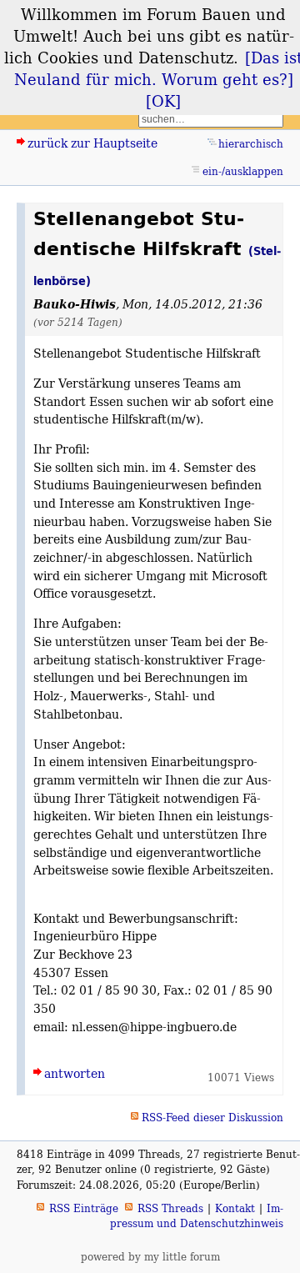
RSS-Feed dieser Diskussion (212, 1117)
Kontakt (235, 1208)
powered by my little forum (150, 1257)
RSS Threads (170, 1208)
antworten (74, 1073)
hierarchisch (250, 144)
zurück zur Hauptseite (93, 143)
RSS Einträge (83, 1208)
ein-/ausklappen (242, 171)
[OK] (163, 101)
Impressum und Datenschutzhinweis (196, 1215)
